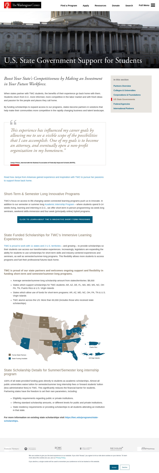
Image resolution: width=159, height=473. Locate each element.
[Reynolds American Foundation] (116, 449)
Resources (100, 5)
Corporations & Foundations (127, 95)
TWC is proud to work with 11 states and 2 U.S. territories (32, 246)
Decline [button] (124, 467)
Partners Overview (122, 86)
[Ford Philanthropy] (148, 449)
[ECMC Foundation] (58, 449)
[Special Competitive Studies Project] (86, 449)
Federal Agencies (122, 104)
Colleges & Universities (125, 90)
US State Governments (124, 99)
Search (129, 5)
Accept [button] (114, 467)
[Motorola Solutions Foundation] (30, 449)
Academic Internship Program (59, 204)
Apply (86, 5)
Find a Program (69, 5)
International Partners (124, 108)
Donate (116, 5)
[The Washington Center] (22, 5)
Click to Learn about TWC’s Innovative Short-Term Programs (55, 219)
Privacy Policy (60, 458)
